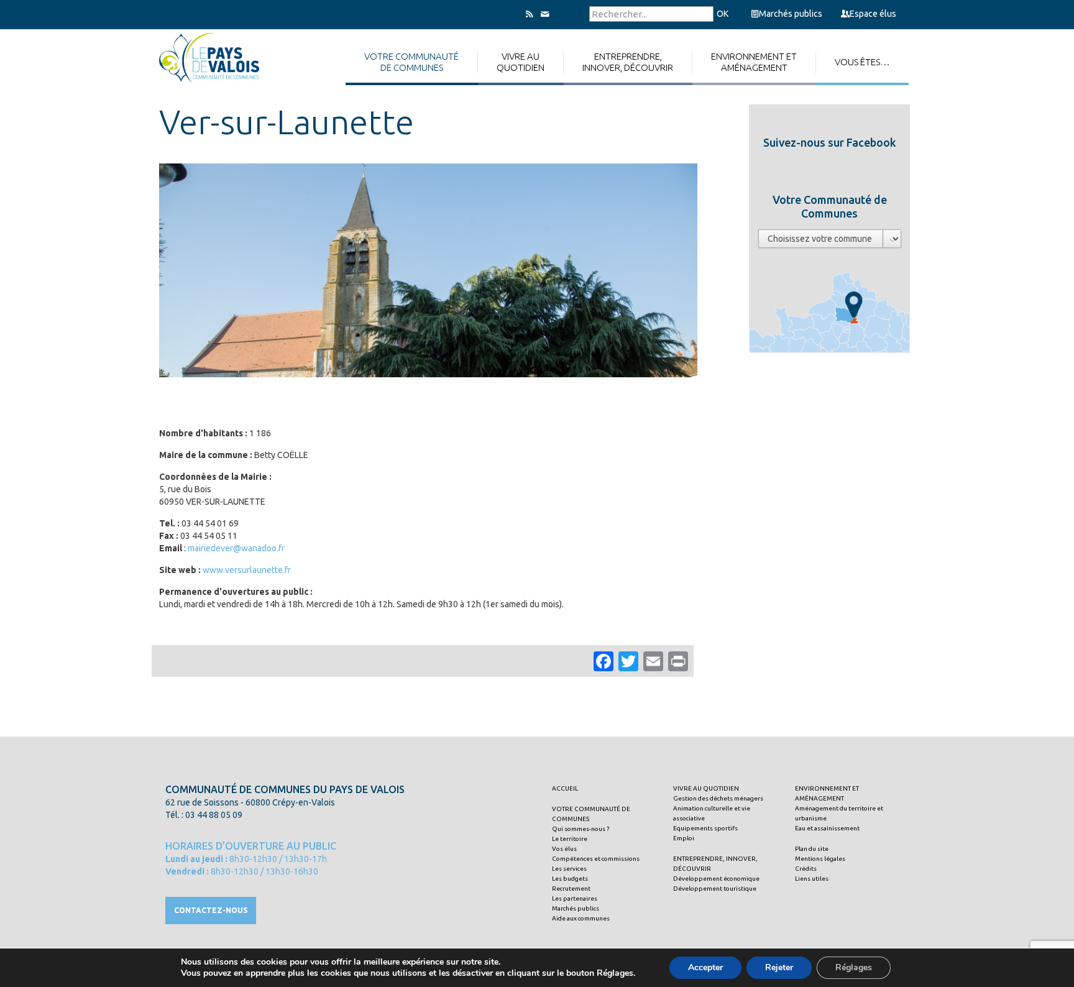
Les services (569, 868)
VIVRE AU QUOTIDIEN (706, 788)
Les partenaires (574, 898)
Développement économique (716, 878)
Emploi (683, 838)
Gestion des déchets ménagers (718, 798)
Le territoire (569, 838)
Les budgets (570, 878)
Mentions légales (820, 858)
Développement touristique (714, 888)
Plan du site (811, 848)
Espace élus (873, 14)
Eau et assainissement (827, 828)
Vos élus (564, 848)
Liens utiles (811, 878)
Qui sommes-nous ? (580, 828)
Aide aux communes (581, 918)
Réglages (853, 967)
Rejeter (779, 967)
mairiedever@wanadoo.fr (236, 548)
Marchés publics (790, 14)
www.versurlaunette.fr (247, 570)
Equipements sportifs (705, 828)
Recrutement (571, 888)
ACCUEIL (565, 788)
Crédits (806, 868)
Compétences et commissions (596, 858)
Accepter (705, 967)
